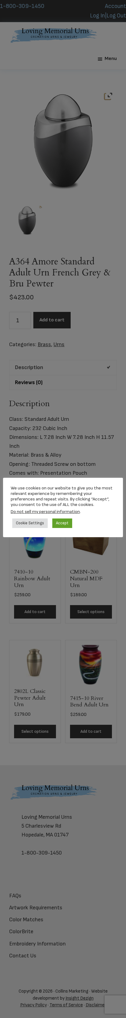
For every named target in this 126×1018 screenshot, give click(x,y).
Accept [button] (62, 523)
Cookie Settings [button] (30, 523)
